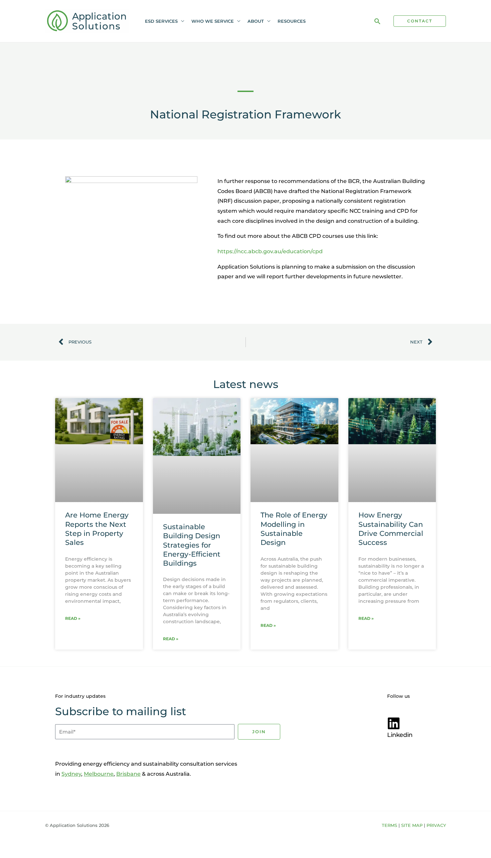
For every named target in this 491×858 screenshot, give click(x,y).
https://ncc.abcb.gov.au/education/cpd (270, 251)
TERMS (389, 825)
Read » (72, 618)
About (256, 21)
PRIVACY (436, 825)
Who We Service (212, 21)
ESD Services (161, 21)
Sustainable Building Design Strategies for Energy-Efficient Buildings (191, 544)
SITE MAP (412, 825)
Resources (292, 21)
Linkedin (400, 735)
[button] (377, 21)
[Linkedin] (393, 723)
